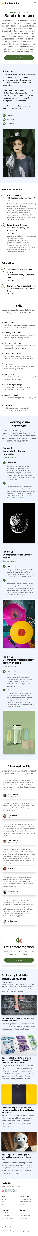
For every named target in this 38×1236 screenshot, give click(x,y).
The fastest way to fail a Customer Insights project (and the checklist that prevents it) (17, 1110)
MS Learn (22, 1204)
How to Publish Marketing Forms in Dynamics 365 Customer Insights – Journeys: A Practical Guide (16, 1060)
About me (22, 1213)
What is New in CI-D (25, 1201)
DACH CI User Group (7, 1218)
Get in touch (23, 1218)
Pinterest (10, 124)
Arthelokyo (21, 1231)
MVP (2, 1204)
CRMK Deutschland (25, 1215)
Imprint (3, 1186)
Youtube (3, 1201)
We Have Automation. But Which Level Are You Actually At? (17, 1019)
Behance (10, 120)
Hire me (18, 58)
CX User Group (5, 1215)
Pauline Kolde (7, 1183)
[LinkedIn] (2, 1227)
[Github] (10, 1227)
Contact (18, 1186)
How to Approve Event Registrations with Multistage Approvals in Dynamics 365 (18, 1157)
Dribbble (10, 115)
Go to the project (8, 457)
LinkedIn (3, 1199)
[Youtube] (6, 1227)
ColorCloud (4, 1213)
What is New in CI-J (25, 1199)
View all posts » (6, 982)
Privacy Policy (10, 1186)
